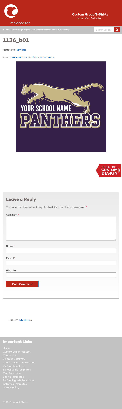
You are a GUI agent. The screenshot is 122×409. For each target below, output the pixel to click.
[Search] (117, 29)
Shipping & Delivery (14, 359)
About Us (55, 30)
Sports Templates (13, 377)
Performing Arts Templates (18, 380)
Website (11, 270)
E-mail (10, 258)
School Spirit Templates (17, 370)
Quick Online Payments (41, 30)
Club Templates (12, 373)
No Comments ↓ (47, 57)
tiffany (34, 57)
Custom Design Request (20, 30)
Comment (12, 215)
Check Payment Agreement (19, 362)
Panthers (21, 50)
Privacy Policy (11, 387)
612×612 (24, 320)
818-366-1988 (20, 23)
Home (6, 348)
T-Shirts (6, 30)
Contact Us (64, 30)
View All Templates (14, 366)
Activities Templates (15, 384)
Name (9, 246)
